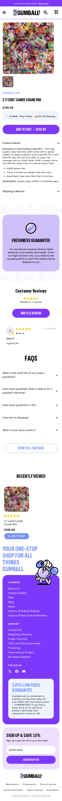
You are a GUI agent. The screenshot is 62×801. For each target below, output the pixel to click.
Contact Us (15, 629)
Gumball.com (11, 92)
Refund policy (12, 784)
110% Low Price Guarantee (24, 643)
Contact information (13, 790)
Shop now (44, 3)
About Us (13, 588)
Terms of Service (35, 790)
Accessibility (53, 790)
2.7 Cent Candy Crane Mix (13, 522)
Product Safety (17, 593)
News (11, 606)
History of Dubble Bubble (23, 611)
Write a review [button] (31, 313)
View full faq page (31, 448)
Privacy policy (29, 784)
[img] (23, 328)
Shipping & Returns (20, 634)
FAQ (11, 597)
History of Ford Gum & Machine (27, 615)
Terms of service (48, 784)
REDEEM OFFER (31, 760)
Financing (14, 647)
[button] (6, 12)
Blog (11, 602)
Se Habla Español (19, 656)
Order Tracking (17, 638)
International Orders (21, 652)
